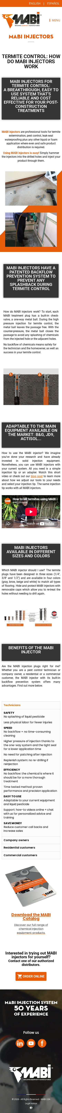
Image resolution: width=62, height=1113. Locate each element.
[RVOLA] (31, 1108)
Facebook (42, 1043)
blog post (37, 476)
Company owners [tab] (16, 840)
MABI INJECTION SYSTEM (31, 1003)
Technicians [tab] (12, 705)
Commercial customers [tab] (20, 855)
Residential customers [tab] (19, 848)
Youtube (31, 1043)
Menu (55, 20)
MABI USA (22, 20)
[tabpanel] (31, 772)
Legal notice (31, 1103)
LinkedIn (20, 1043)
